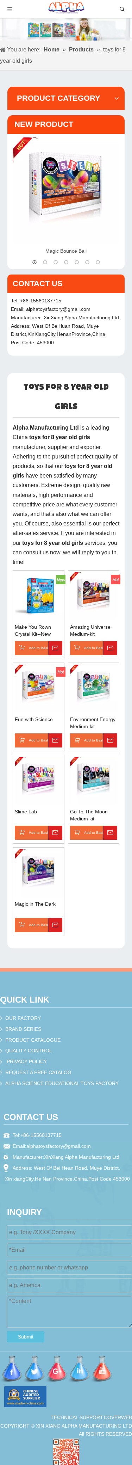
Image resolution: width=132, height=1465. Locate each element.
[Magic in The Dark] (38, 873)
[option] (66, 196)
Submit (25, 1337)
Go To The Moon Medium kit (89, 815)
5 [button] (76, 262)
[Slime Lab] (38, 780)
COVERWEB (118, 1417)
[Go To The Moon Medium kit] (94, 780)
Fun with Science (34, 719)
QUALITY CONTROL (28, 1050)
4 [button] (66, 262)
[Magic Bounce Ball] (66, 190)
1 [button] (34, 262)
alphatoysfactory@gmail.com (58, 309)
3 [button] (55, 262)
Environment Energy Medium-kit (92, 722)
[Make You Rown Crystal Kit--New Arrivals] (38, 595)
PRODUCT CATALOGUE (33, 1040)
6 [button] (87, 262)
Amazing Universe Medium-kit (90, 630)
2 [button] (45, 262)
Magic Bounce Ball (66, 251)
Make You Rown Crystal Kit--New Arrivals (33, 631)
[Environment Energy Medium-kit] (94, 688)
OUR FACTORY (23, 1018)
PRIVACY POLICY (27, 1061)
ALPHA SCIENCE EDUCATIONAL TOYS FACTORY (62, 1083)
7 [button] (97, 262)
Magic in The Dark (35, 904)
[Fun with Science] (38, 688)
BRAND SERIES (23, 1029)
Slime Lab (26, 811)
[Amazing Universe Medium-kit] (94, 596)
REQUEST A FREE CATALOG (38, 1072)
